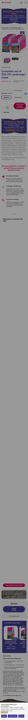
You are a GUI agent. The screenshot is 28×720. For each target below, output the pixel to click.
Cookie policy (4, 712)
